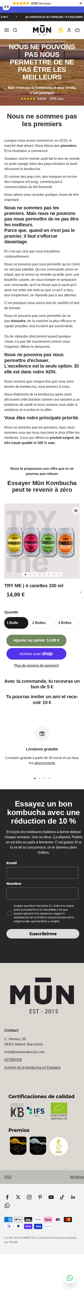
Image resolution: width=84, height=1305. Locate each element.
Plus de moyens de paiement (36, 665)
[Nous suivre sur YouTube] (51, 1197)
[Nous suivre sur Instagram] (29, 1197)
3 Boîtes (65, 623)
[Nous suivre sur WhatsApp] (7, 1205)
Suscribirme (43, 934)
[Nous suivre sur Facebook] (7, 1197)
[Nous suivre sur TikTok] (62, 1197)
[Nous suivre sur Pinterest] (40, 1197)
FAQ (7, 1177)
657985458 (13, 1060)
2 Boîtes (39, 623)
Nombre (13, 883)
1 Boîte (12, 623)
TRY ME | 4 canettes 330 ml (33, 585)
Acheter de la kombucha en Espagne (32, 1067)
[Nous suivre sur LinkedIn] (73, 1197)
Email (11, 863)
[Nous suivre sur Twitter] (18, 1197)
